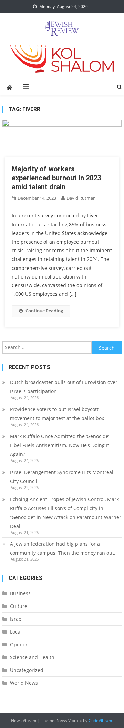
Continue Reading (44, 311)
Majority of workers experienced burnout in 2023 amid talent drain (56, 178)
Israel (16, 619)
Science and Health (32, 657)
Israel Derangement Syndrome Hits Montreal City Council (61, 476)
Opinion (19, 644)
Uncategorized (26, 670)
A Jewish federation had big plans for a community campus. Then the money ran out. (62, 548)
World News (24, 683)
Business (20, 593)
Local (16, 631)
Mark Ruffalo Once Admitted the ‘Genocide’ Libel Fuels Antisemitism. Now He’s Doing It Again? (59, 445)
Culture (18, 606)
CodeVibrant (100, 721)
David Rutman (81, 198)
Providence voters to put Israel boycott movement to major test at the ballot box (57, 413)
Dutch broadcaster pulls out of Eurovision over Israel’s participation (63, 386)
